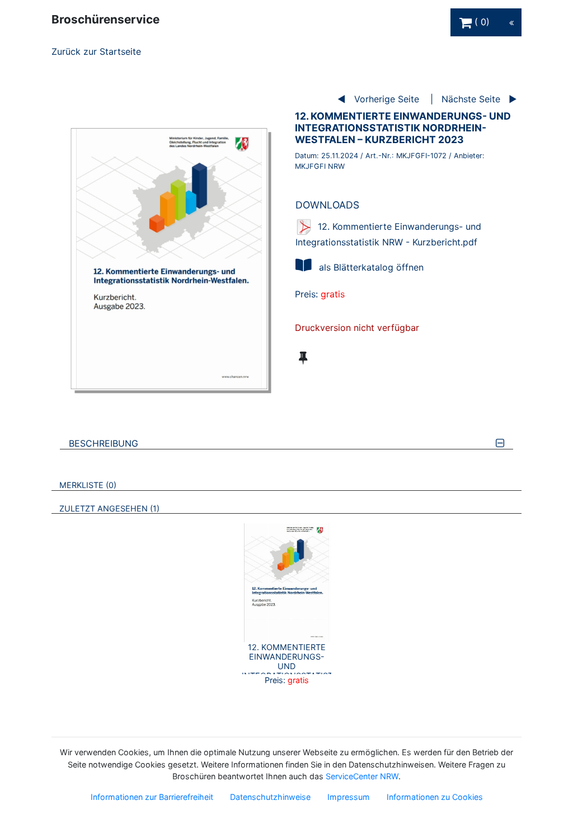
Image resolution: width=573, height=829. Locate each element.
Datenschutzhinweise (270, 797)
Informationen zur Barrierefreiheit (152, 797)
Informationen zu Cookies (435, 797)
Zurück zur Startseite (96, 51)
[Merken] (303, 357)
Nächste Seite (471, 99)
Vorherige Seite (386, 99)
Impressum (348, 797)
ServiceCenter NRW (362, 776)
